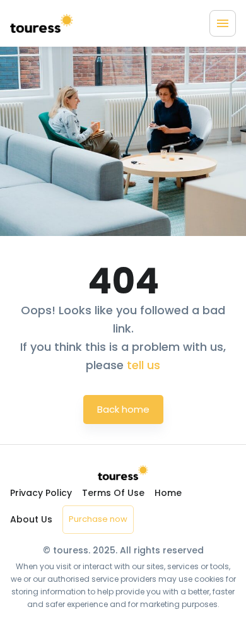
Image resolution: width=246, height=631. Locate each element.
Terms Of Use (113, 493)
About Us (31, 519)
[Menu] (222, 23)
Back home (123, 409)
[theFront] (41, 23)
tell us (143, 365)
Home (168, 493)
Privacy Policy (41, 493)
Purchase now (98, 519)
